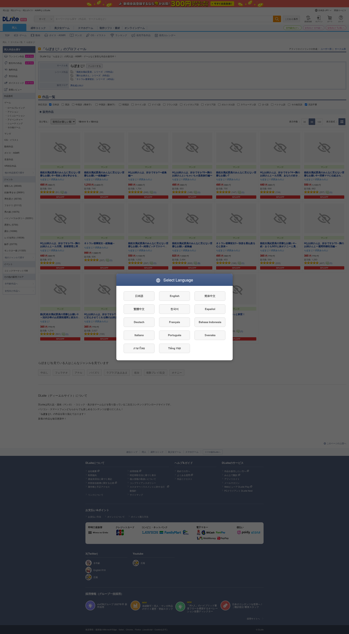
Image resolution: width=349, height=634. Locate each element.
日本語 (139, 296)
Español (210, 309)
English (174, 296)
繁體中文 (139, 309)
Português (174, 335)
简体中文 (209, 296)
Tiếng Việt (174, 348)
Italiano (139, 335)
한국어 (175, 309)
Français (174, 322)
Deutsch (139, 322)
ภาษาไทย (139, 348)
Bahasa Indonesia (210, 322)
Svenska (210, 335)
